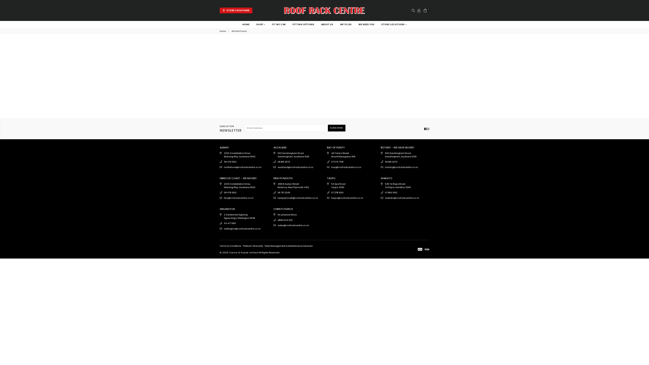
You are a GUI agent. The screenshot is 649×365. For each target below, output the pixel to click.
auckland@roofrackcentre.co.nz (295, 167)
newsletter (231, 129)
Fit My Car (279, 24)
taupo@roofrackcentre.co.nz (347, 198)
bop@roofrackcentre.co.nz (346, 167)
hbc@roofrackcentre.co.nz (239, 198)
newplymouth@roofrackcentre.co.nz (298, 198)
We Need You (366, 24)
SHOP (260, 24)
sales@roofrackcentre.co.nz (293, 225)
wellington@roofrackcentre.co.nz (242, 228)
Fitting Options (303, 24)
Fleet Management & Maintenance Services (288, 246)
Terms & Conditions (231, 246)
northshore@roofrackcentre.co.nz (242, 167)
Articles (346, 24)
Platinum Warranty (252, 246)
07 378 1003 (337, 192)
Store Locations (393, 24)
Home (246, 24)
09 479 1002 (230, 161)
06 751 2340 (284, 192)
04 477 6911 (230, 223)
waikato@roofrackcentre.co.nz (402, 198)
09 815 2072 (284, 161)
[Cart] (425, 10)
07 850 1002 (391, 192)
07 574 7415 (337, 161)
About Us (327, 24)
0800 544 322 (285, 220)
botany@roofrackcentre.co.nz (401, 167)
